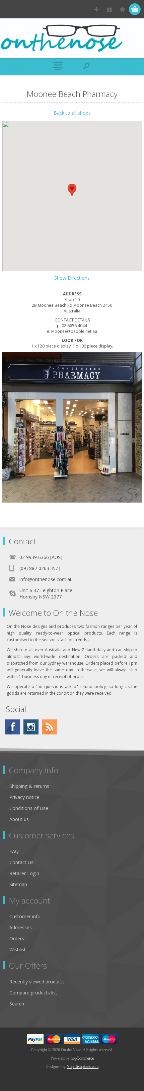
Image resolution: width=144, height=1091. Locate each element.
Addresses (20, 927)
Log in (109, 9)
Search (16, 1003)
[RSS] (49, 726)
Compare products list (33, 992)
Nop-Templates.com (82, 1066)
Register (96, 9)
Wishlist (17, 949)
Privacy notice (24, 797)
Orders (16, 938)
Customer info (25, 916)
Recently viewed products (37, 981)
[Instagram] (31, 726)
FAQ (14, 851)
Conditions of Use (28, 808)
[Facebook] (12, 726)
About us (19, 819)
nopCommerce (82, 1058)
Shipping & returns (29, 786)
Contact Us (21, 862)
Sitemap (18, 884)
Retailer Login (24, 873)
